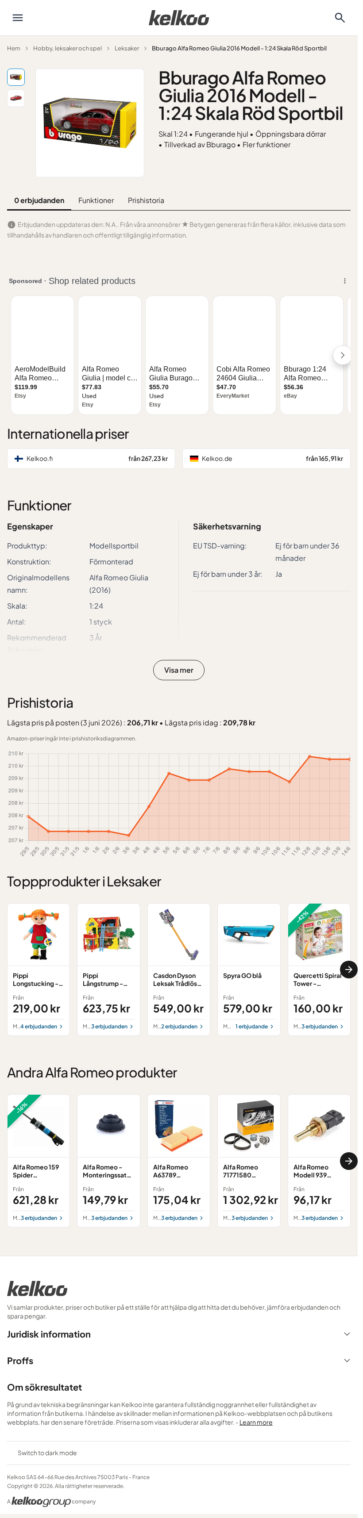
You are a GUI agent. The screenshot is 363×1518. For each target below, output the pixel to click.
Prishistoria (146, 200)
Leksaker (127, 48)
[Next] (349, 969)
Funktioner (96, 200)
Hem (13, 48)
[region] (179, 970)
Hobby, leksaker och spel (67, 48)
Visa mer (178, 670)
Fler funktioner (266, 144)
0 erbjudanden (39, 200)
